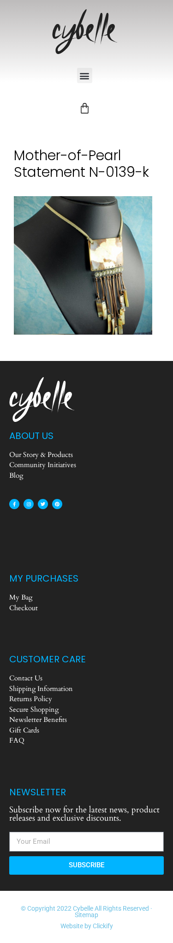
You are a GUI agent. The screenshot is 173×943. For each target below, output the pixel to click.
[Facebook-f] (14, 504)
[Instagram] (29, 504)
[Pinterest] (57, 504)
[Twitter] (43, 504)
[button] (84, 75)
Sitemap (86, 915)
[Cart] (84, 108)
